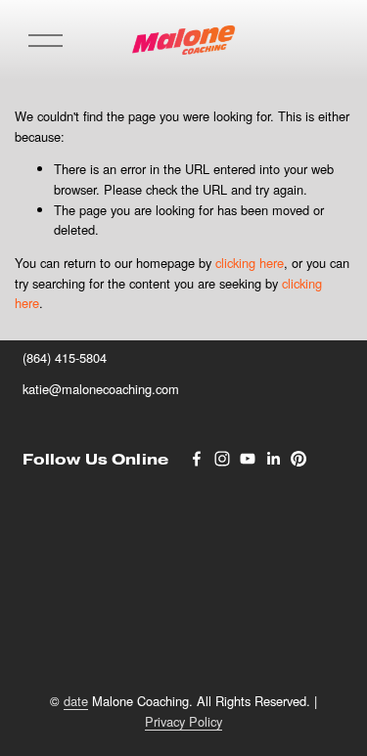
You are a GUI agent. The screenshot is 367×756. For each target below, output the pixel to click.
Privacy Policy (183, 721)
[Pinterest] (298, 459)
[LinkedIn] (273, 459)
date (76, 700)
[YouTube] (247, 459)
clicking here (249, 262)
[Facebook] (197, 459)
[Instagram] (222, 459)
